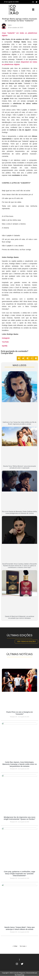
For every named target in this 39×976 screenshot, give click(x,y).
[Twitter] (36, 1)
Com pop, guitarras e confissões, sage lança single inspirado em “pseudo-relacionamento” (19, 874)
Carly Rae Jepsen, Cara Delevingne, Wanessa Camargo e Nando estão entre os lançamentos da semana (19, 764)
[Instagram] (33, 1)
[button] (33, 10)
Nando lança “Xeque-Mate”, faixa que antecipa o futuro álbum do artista (19, 928)
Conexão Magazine (19, 973)
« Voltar (15, 946)
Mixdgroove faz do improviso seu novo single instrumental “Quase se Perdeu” (19, 818)
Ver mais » (23, 946)
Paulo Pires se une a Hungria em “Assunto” (19, 713)
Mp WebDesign (19, 975)
